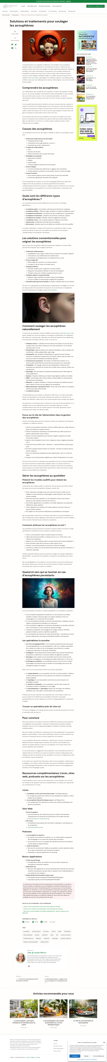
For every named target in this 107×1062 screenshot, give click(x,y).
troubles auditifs (44, 942)
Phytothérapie (52, 11)
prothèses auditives (28, 938)
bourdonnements (36, 931)
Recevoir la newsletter (95, 6)
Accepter (74, 1056)
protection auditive (65, 935)
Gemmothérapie (24, 11)
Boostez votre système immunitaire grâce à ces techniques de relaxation (43, 909)
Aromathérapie (14, 11)
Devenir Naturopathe (44, 6)
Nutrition (5, 11)
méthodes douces (65, 333)
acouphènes (26, 931)
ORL (57, 935)
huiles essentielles (28, 935)
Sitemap (38, 1057)
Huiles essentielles (33, 78)
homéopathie (67, 931)
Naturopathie (42, 11)
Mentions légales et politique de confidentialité (87, 1059)
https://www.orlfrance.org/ (35, 827)
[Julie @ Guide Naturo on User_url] (29, 966)
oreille (51, 935)
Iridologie (34, 11)
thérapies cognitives (66, 938)
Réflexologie (62, 11)
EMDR (59, 931)
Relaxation (38, 938)
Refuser (86, 1056)
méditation (44, 935)
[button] (104, 1042)
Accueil (23, 6)
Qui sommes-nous (32, 6)
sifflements (46, 938)
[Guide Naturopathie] (10, 6)
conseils (53, 931)
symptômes (53, 290)
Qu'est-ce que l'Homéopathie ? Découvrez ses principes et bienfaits (42, 906)
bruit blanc (46, 931)
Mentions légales (31, 1057)
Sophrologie (71, 11)
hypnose (37, 935)
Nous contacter (57, 6)
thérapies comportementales (31, 942)
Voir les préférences (98, 1056)
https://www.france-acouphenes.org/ (38, 818)
